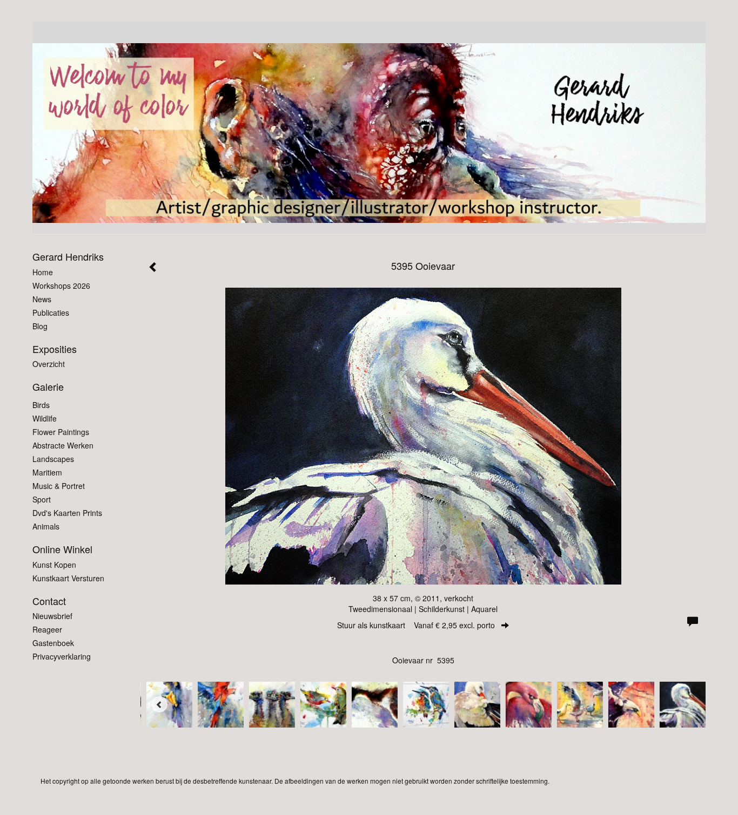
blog (40, 326)
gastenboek (53, 642)
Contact (49, 601)
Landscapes (53, 458)
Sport (41, 499)
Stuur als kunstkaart (416, 625)
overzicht (48, 363)
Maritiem (47, 472)
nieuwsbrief (52, 615)
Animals (45, 526)
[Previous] (159, 704)
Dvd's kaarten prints (67, 512)
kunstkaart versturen (68, 578)
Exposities (54, 349)
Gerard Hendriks (68, 256)
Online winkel (62, 549)
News (41, 299)
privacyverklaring (61, 656)
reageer (47, 629)
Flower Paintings (60, 431)
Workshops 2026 (61, 285)
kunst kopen (54, 564)
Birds (41, 404)
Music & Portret (58, 485)
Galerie (48, 386)
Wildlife (44, 418)
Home (42, 272)
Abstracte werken (62, 445)
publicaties (50, 312)
